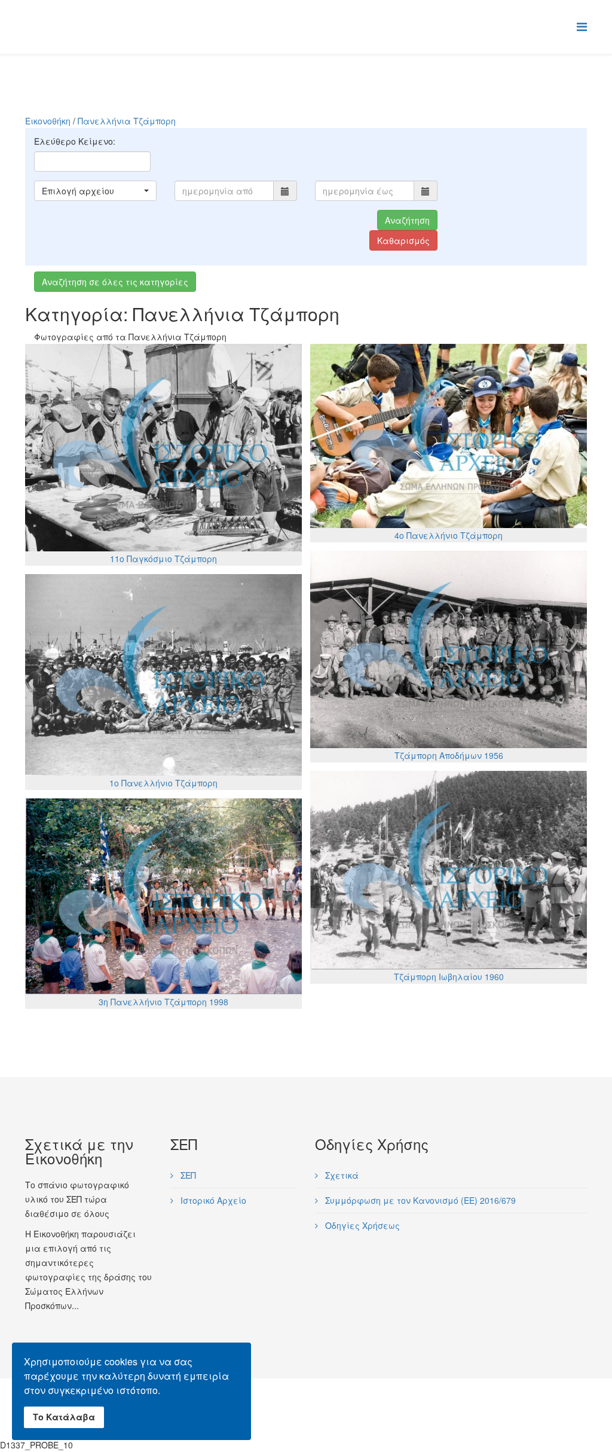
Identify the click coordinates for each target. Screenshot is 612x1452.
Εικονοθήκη (48, 121)
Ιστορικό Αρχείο (212, 1200)
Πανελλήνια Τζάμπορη (127, 121)
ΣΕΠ (187, 1175)
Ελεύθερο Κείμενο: (74, 141)
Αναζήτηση (407, 220)
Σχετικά (341, 1175)
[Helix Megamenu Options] (582, 26)
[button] (95, 191)
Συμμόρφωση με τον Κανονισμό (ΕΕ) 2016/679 (419, 1200)
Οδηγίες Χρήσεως (361, 1225)
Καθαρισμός (403, 240)
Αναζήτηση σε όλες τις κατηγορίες (115, 282)
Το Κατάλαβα (64, 1417)
